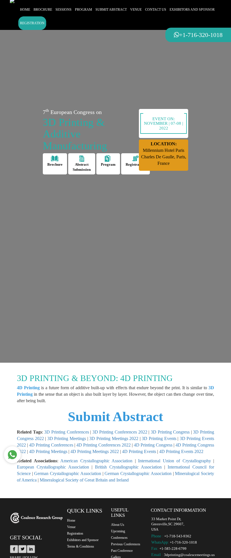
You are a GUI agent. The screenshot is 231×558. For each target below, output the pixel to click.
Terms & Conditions (80, 546)
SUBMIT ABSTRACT (111, 10)
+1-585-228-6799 (172, 548)
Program (108, 164)
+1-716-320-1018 (183, 542)
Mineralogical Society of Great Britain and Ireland (84, 480)
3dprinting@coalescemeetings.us (189, 555)
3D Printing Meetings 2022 (113, 438)
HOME (25, 10)
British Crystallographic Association (128, 467)
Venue (71, 527)
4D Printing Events (139, 451)
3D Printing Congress (170, 432)
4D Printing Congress (153, 445)
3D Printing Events (159, 438)
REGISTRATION (32, 23)
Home (71, 520)
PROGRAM (83, 10)
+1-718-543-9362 (177, 536)
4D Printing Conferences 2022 (103, 445)
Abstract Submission (82, 167)
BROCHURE (43, 10)
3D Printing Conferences (66, 432)
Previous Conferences (125, 544)
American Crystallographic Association (96, 460)
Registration (75, 533)
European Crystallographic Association (53, 467)
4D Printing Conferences (51, 445)
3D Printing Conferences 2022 (119, 432)
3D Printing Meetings (66, 438)
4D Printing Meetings (48, 451)
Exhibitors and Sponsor (83, 540)
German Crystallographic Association (67, 473)
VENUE (136, 10)
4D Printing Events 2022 (181, 451)
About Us (117, 525)
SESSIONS (63, 10)
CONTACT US (155, 10)
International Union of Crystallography (174, 460)
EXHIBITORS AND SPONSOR (192, 10)
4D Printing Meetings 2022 (94, 451)
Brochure (55, 164)
